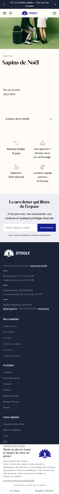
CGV (5, 436)
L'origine (7, 372)
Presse (6, 407)
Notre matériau (11, 396)
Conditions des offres (14, 424)
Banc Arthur (9, 332)
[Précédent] (3, 4)
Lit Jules (7, 338)
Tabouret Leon (10, 326)
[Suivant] (55, 4)
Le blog (6, 390)
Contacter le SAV (38, 265)
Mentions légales (11, 430)
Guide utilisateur (11, 355)
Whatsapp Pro (10, 308)
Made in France (11, 401)
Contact (7, 384)
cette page (44, 157)
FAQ (5, 441)
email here (43, 308)
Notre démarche (11, 378)
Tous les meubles (11, 344)
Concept (7, 349)
